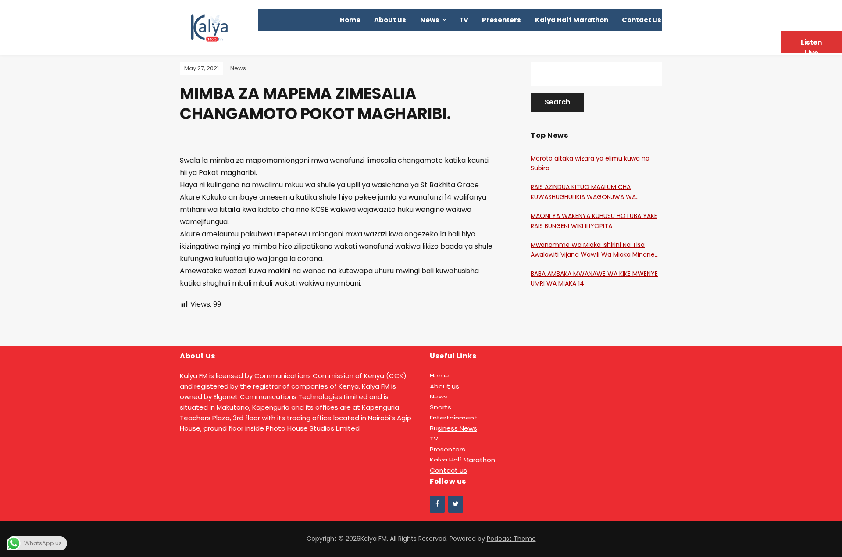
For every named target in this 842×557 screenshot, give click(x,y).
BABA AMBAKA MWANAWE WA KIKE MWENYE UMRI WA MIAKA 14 (594, 278)
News (429, 20)
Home (350, 20)
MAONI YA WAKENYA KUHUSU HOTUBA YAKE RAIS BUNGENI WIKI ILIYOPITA (594, 220)
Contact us (641, 20)
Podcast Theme (511, 538)
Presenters (501, 20)
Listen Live (811, 45)
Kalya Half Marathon (571, 20)
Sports (440, 407)
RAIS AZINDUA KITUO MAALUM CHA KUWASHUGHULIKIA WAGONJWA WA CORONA (583, 192)
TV (463, 20)
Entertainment (453, 417)
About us (390, 20)
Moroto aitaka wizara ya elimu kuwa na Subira (590, 163)
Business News (453, 428)
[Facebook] (437, 504)
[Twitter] (455, 504)
